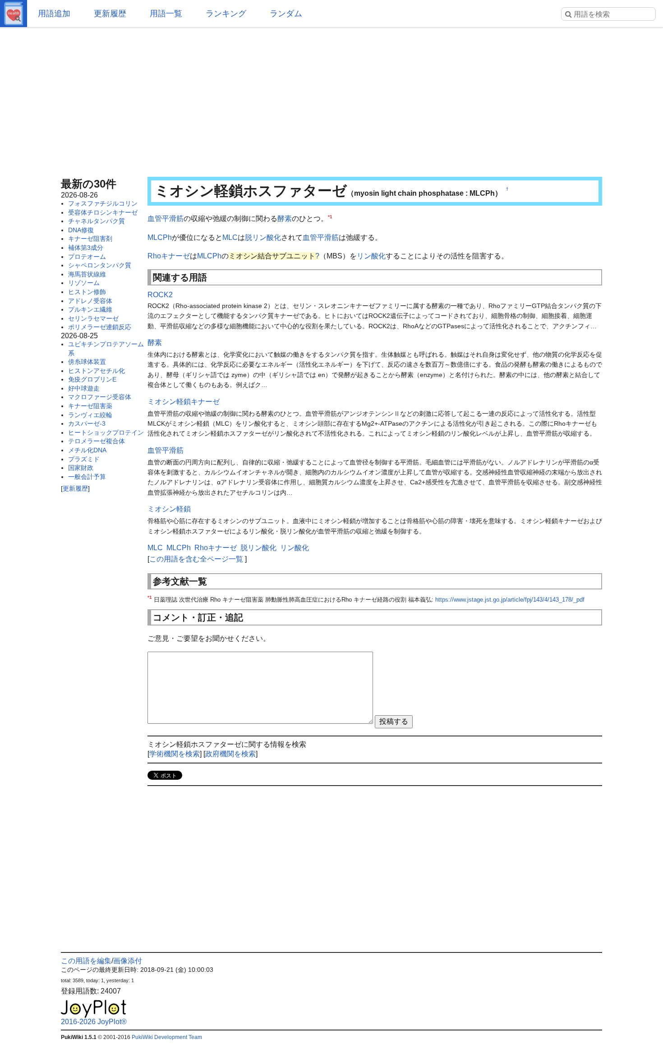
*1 (330, 216)
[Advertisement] (331, 99)
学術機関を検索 (174, 754)
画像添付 (127, 961)
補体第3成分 (85, 247)
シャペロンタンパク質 (99, 265)
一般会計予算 (87, 476)
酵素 (284, 218)
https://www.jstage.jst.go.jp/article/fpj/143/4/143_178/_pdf (510, 599)
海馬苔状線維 (87, 274)
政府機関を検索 (230, 754)
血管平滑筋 (165, 218)
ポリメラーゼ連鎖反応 (99, 327)
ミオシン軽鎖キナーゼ (183, 401)
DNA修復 (81, 230)
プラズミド (84, 459)
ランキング (226, 13)
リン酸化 (371, 256)
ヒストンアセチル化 (96, 370)
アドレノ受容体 (90, 300)
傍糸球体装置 (87, 361)
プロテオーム (87, 256)
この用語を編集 (86, 961)
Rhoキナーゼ (168, 256)
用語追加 (54, 13)
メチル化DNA (87, 450)
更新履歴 (110, 13)
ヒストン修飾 (87, 291)
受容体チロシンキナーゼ (103, 212)
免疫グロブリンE (92, 379)
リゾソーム (84, 282)
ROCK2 (160, 295)
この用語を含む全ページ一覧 (196, 559)
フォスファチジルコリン (103, 203)
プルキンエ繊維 (90, 309)
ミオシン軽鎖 (169, 509)
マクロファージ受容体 (99, 396)
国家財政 (80, 467)
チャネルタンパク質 (96, 221)
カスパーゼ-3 (87, 423)
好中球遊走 (84, 388)
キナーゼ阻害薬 (90, 405)
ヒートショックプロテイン (106, 432)
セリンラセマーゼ (93, 318)
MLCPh (159, 237)
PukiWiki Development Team (167, 1037)
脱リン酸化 (263, 237)
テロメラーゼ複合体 (96, 441)
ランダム (286, 13)
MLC (230, 237)
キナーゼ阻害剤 (90, 238)
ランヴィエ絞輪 (90, 415)
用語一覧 (166, 13)
